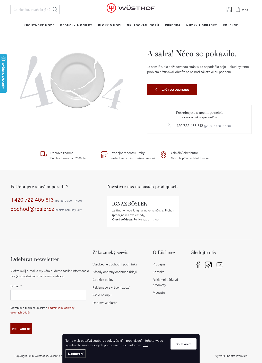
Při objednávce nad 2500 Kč (68, 155)
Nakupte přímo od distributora (190, 155)
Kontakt (158, 271)
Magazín (159, 292)
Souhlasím (183, 344)
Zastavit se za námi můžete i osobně (133, 155)
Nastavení (75, 353)
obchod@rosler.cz (46, 208)
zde (145, 345)
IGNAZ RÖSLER (129, 204)
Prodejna (159, 264)
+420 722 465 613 (202, 125)
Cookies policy (103, 279)
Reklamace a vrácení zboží (111, 287)
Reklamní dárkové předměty (165, 282)
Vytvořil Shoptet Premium (231, 356)
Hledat (55, 9)
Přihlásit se (21, 329)
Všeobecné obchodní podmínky (115, 264)
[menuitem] (39, 25)
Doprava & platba (105, 302)
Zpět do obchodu (175, 90)
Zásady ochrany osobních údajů (115, 271)
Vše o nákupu (102, 294)
